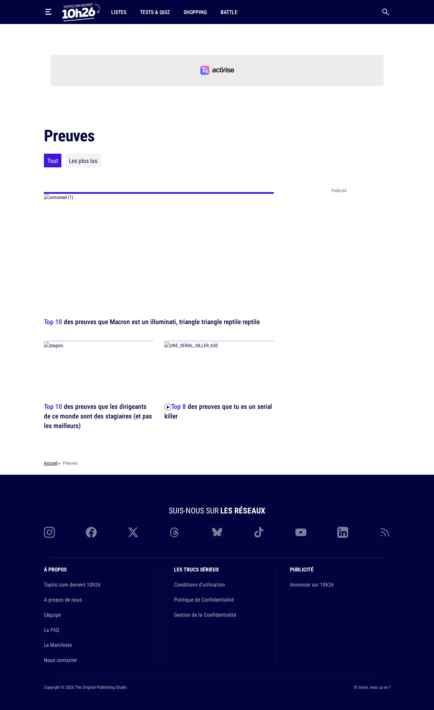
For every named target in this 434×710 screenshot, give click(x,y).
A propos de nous (63, 599)
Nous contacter (60, 660)
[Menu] (48, 12)
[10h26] (81, 12)
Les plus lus (83, 160)
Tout (52, 160)
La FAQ (51, 630)
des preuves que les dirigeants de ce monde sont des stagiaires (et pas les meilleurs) (98, 416)
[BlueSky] (217, 532)
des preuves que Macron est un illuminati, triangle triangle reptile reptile (152, 321)
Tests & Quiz (155, 12)
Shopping (195, 12)
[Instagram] (49, 532)
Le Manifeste (58, 645)
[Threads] (174, 532)
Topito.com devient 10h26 (72, 584)
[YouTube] (300, 532)
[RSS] (384, 532)
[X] (133, 532)
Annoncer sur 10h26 (312, 584)
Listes (118, 12)
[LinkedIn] (342, 532)
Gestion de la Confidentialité (205, 614)
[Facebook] (91, 532)
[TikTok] (259, 532)
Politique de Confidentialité (204, 599)
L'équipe (52, 614)
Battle (229, 12)
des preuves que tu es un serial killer (218, 411)
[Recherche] (385, 12)
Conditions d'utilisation (199, 584)
